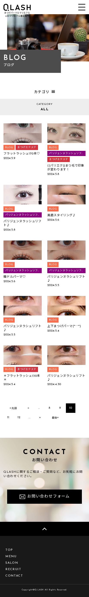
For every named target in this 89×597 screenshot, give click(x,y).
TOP (9, 550)
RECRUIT (13, 569)
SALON (11, 563)
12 (18, 417)
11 (8, 417)
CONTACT (14, 575)
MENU (10, 556)
